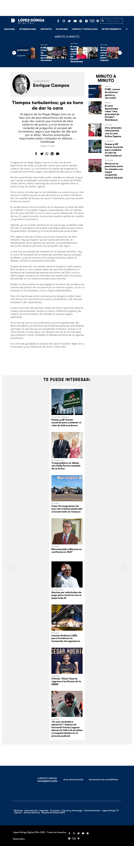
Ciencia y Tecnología (85, 29)
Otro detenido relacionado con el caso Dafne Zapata (113, 132)
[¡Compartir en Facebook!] (36, 154)
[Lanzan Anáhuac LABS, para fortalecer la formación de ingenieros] (67, 618)
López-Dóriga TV (110, 811)
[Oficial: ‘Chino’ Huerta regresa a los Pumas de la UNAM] (67, 661)
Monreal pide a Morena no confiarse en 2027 (66, 550)
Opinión (18, 813)
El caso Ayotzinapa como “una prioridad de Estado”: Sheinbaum (112, 112)
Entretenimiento (111, 29)
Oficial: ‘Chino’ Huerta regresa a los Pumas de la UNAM (66, 681)
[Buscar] (130, 29)
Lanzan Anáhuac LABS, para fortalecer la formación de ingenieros (65, 638)
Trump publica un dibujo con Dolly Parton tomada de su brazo (65, 466)
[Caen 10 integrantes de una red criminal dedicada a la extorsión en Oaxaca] (67, 488)
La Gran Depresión (41, 81)
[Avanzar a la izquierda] (14, 53)
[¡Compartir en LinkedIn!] (52, 154)
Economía (62, 29)
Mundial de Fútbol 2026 (53, 813)
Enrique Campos (51, 85)
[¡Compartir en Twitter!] (41, 154)
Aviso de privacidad (73, 780)
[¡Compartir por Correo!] (57, 154)
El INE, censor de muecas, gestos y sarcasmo (112, 93)
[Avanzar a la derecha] (127, 29)
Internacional (27, 29)
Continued (47, 141)
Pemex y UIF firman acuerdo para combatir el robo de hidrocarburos (114, 150)
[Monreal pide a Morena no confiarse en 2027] (67, 531)
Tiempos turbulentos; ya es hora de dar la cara (47, 105)
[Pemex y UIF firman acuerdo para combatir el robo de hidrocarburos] (67, 402)
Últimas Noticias (32, 813)
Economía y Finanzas (60, 417)
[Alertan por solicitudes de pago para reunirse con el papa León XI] (67, 574)
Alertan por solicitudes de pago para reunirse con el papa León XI (66, 595)
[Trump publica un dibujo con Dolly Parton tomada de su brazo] (67, 445)
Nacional (9, 29)
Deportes (46, 29)
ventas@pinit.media (47, 781)
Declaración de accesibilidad (103, 780)
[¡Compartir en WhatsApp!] (47, 154)
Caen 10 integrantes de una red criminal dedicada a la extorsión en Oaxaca (66, 509)
